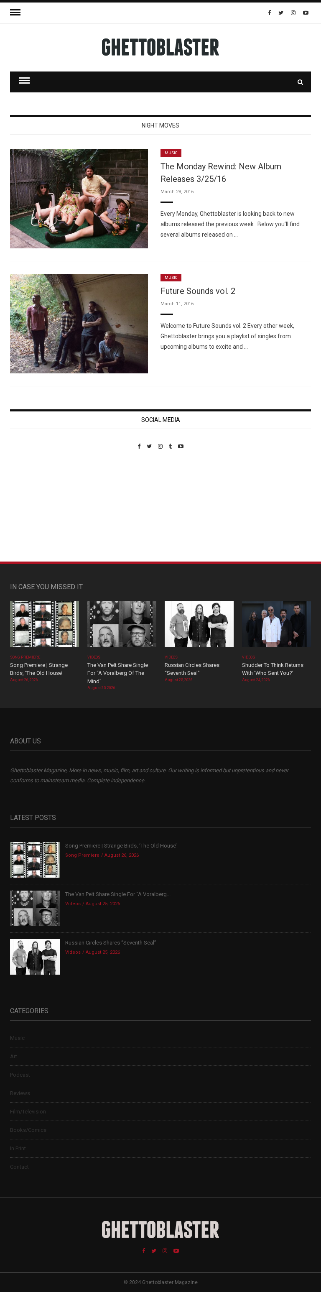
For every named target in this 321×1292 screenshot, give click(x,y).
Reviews (20, 1093)
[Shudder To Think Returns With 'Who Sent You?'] (276, 627)
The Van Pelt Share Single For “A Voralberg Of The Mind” (117, 673)
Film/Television (28, 1111)
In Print (18, 1148)
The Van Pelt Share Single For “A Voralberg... (118, 894)
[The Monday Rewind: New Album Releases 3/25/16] (79, 198)
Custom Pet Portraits (34, 507)
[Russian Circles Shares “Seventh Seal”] (199, 627)
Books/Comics (28, 1130)
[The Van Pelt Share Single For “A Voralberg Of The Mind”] (121, 627)
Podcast (20, 1075)
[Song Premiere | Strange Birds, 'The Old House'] (44, 627)
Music (171, 153)
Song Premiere (25, 657)
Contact (19, 1167)
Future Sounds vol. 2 (197, 291)
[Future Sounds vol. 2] (79, 323)
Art (13, 1056)
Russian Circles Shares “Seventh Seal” (110, 943)
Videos (93, 657)
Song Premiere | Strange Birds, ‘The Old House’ (121, 846)
